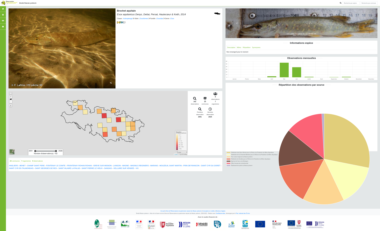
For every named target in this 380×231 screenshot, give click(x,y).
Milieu (239, 47)
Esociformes (144, 18)
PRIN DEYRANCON (191, 166)
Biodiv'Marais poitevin (27, 3)
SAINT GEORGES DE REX (46, 168)
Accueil (163, 211)
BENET (23, 166)
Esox (172, 18)
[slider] (35, 151)
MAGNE (125, 166)
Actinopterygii (128, 18)
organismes (26, 161)
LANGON (117, 166)
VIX (137, 168)
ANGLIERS (13, 166)
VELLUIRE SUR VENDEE (123, 168)
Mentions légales (220, 211)
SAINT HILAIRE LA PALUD (69, 168)
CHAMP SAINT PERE (36, 166)
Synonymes (256, 47)
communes (15, 161)
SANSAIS (108, 168)
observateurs (37, 161)
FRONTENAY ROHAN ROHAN (79, 166)
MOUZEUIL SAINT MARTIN (171, 166)
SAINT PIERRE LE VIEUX (92, 168)
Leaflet (176, 154)
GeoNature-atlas (220, 213)
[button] (11, 99)
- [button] (10, 102)
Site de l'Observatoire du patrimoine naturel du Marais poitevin (183, 211)
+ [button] (10, 97)
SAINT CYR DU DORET (210, 166)
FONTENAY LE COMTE (55, 166)
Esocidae (160, 18)
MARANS (154, 166)
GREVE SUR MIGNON (102, 166)
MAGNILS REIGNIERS (139, 166)
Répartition (246, 47)
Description (231, 47)
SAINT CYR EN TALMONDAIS (21, 168)
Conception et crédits (208, 211)
